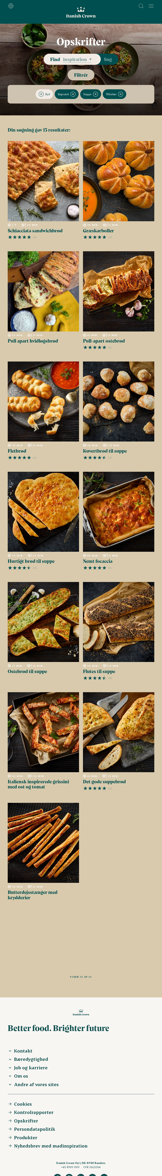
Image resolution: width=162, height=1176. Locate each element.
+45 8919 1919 (70, 1167)
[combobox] (77, 59)
